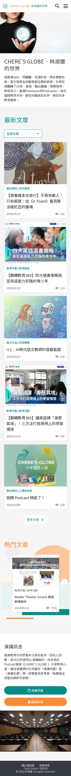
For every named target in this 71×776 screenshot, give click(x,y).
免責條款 (44, 765)
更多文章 (33, 519)
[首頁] (25, 6)
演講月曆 (36, 690)
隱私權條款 (28, 765)
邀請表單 (36, 702)
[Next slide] (64, 582)
